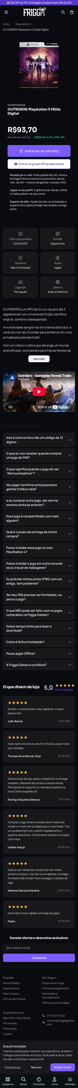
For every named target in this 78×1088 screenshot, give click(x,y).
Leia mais (39, 359)
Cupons (7, 1034)
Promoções (10, 1028)
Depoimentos (11, 988)
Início (6, 24)
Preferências (13, 1067)
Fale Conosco (11, 993)
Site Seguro (49, 977)
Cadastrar (39, 958)
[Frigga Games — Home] (34, 12)
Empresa (8, 977)
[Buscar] (63, 12)
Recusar (36, 1067)
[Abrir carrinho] (72, 12)
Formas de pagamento (55, 988)
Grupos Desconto (13, 1012)
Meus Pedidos (11, 983)
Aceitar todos (62, 1067)
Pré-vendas (10, 1023)
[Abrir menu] (6, 12)
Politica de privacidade (55, 1002)
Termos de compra (14, 999)
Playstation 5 (23, 24)
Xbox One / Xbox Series (16, 1018)
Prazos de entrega (53, 983)
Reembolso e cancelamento (51, 995)
